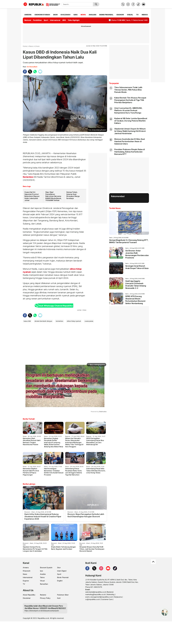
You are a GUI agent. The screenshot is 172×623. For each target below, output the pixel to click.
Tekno (42, 577)
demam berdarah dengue (43, 321)
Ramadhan (44, 584)
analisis (92, 15)
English (59, 581)
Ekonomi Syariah (42, 15)
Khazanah (26, 571)
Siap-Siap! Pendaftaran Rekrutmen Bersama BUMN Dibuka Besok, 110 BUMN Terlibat (53, 196)
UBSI (64, 20)
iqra (75, 15)
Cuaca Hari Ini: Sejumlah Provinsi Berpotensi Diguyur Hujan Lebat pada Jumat (32, 196)
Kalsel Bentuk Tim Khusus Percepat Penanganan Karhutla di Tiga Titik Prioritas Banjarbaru (130, 100)
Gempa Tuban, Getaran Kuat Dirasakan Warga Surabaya (73, 195)
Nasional (27, 20)
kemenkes (59, 321)
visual (130, 15)
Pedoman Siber (62, 595)
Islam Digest (61, 571)
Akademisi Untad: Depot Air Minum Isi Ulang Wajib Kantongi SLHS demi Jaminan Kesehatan (130, 131)
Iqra (41, 571)
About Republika (29, 595)
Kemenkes (28, 177)
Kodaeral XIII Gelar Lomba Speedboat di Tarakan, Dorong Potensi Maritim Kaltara (130, 120)
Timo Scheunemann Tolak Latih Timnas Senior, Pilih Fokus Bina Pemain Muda (128, 89)
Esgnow (26, 581)
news (83, 15)
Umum (37, 46)
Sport (46, 20)
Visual (42, 581)
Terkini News (115, 208)
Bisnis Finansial (106, 15)
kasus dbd (27, 321)
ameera (27, 15)
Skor (58, 568)
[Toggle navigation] (25, 4)
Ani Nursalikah (32, 67)
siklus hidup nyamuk (74, 321)
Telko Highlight (73, 20)
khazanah (65, 15)
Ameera (26, 568)
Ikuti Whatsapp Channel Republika (56, 306)
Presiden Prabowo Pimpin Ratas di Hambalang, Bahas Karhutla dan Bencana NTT (129, 151)
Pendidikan (37, 20)
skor (55, 15)
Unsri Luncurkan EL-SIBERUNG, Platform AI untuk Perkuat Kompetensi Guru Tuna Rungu (128, 110)
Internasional (55, 20)
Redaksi (43, 595)
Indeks (145, 15)
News (31, 46)
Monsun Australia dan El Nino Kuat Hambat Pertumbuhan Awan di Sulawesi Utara (129, 141)
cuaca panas (89, 321)
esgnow (120, 15)
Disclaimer (27, 598)
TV (137, 15)
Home (25, 46)
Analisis (43, 574)
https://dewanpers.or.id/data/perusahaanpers (41, 611)
